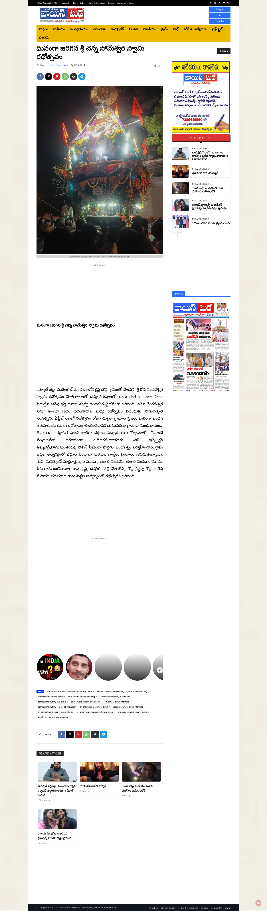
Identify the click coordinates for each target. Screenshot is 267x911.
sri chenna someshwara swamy (95, 706)
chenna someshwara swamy (110, 691)
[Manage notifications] (258, 903)
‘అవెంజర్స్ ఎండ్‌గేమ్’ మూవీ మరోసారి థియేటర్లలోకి (207, 190)
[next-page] (179, 234)
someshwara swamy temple (51, 696)
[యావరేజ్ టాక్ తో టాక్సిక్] (99, 772)
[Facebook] (211, 3)
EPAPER (178, 294)
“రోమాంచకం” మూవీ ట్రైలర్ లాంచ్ (211, 223)
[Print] (73, 76)
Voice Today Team (59, 65)
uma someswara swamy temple (133, 711)
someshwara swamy (137, 691)
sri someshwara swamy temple (128, 706)
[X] (219, 3)
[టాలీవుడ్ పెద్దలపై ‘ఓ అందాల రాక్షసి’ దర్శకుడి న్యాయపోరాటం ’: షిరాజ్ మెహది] (57, 772)
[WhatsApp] (65, 76)
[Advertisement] (163, 15)
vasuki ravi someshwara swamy (53, 717)
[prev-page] (174, 234)
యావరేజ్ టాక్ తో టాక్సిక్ (93, 786)
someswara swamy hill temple (82, 696)
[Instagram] (215, 3)
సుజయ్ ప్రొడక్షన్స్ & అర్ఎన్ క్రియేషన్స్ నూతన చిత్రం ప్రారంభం (209, 206)
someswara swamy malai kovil (115, 696)
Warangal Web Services (105, 907)
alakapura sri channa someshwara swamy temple (70, 691)
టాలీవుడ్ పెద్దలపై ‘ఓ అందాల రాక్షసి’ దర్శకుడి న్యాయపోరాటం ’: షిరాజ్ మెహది (57, 791)
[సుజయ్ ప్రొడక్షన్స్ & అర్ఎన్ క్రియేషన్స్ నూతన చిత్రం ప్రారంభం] (57, 819)
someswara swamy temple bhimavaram (57, 706)
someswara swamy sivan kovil (85, 701)
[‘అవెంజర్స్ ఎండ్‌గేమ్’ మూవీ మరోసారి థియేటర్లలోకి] (141, 772)
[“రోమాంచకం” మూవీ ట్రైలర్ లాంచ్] (180, 221)
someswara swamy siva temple (53, 701)
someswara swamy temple (116, 701)
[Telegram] (82, 76)
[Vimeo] (224, 3)
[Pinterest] (56, 76)
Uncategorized (200, 148)
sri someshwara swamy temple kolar (55, 711)
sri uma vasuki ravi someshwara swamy (96, 711)
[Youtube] (228, 3)
